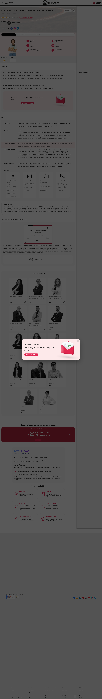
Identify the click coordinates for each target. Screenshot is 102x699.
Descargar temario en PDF (31, 354)
